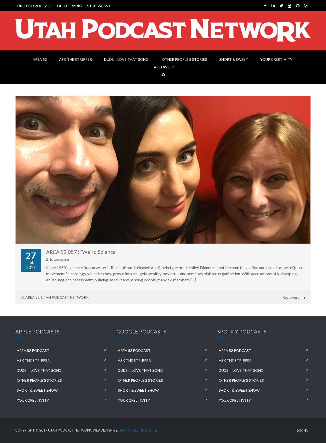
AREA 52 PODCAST (33, 350)
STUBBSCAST (99, 6)
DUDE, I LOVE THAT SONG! (127, 59)
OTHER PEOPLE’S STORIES (184, 59)
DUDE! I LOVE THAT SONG (39, 370)
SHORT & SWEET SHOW (37, 390)
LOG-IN (302, 430)
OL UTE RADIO (69, 6)
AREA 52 (40, 59)
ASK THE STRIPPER (75, 59)
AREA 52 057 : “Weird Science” (81, 252)
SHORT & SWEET (233, 59)
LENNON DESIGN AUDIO (137, 430)
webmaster (61, 259)
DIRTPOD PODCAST (34, 6)
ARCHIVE (162, 67)
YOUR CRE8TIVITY (276, 59)
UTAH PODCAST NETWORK (65, 297)
